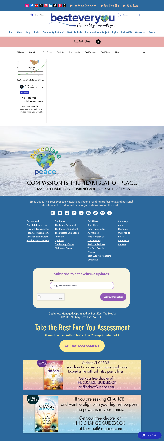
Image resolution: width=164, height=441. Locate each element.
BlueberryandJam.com (38, 240)
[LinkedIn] (50, 5)
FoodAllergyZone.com (38, 232)
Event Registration (97, 229)
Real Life (60, 52)
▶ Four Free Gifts (110, 5)
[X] (41, 5)
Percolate (59, 236)
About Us (122, 225)
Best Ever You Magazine (99, 255)
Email (52, 280)
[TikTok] (55, 5)
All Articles (93, 232)
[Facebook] (31, 5)
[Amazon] (64, 5)
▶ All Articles (130, 5)
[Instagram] (27, 5)
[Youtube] (36, 5)
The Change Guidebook (66, 229)
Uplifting (59, 240)
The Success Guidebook (67, 232)
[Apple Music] (46, 5)
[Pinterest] (60, 5)
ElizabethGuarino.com (38, 229)
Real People (47, 52)
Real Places (105, 52)
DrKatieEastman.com (37, 236)
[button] (19, 32)
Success (24, 93)
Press (121, 236)
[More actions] (43, 86)
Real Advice (33, 52)
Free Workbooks (96, 236)
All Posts (20, 52)
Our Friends (124, 232)
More (117, 52)
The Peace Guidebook (65, 225)
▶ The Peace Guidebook (83, 5)
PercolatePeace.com (37, 225)
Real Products (90, 52)
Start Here (93, 225)
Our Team (123, 229)
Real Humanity (74, 52)
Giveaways (93, 259)
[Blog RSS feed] (98, 41)
